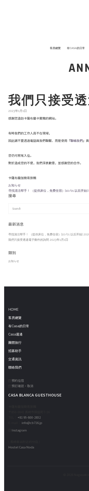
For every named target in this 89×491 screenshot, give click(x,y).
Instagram (19, 430)
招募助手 (15, 351)
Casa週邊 (15, 334)
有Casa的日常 (18, 326)
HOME (13, 309)
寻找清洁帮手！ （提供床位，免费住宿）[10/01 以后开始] (45, 234)
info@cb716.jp (32, 422)
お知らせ (13, 261)
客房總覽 (15, 318)
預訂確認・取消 (22, 386)
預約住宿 (18, 380)
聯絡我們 (76, 140)
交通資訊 (15, 359)
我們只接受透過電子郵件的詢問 (28, 239)
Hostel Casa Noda (21, 447)
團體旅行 (15, 343)
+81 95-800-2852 (29, 417)
